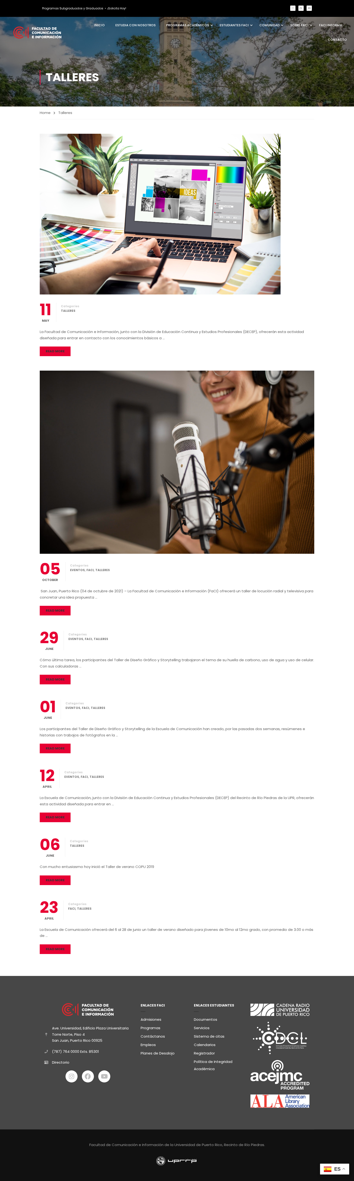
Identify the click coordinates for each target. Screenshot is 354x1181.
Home (45, 112)
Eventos (77, 570)
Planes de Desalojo (158, 1053)
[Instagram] (292, 8)
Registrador (204, 1053)
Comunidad (269, 25)
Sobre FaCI (299, 25)
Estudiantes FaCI (234, 25)
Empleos (148, 1044)
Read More (55, 351)
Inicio (99, 25)
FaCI (90, 570)
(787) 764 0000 (65, 1051)
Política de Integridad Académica (213, 1065)
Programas (150, 1027)
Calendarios (205, 1044)
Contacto (337, 39)
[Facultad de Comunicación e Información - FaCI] (37, 32)
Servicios (202, 1027)
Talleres (68, 311)
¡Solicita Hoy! (116, 8)
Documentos (205, 1019)
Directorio (60, 1062)
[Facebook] (301, 8)
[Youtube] (309, 8)
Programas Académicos (187, 25)
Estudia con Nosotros (135, 25)
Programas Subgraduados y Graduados (72, 8)
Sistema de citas (209, 1036)
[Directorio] (46, 1062)
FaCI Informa (330, 25)
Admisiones (151, 1019)
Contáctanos (153, 1036)
